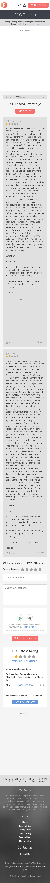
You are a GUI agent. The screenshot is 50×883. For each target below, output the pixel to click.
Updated (42, 781)
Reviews (9, 97)
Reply (42, 342)
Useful (12, 343)
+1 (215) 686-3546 (25, 685)
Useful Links (25, 841)
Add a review (25, 110)
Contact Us (25, 854)
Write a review (38, 4)
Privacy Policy (25, 830)
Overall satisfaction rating (25, 661)
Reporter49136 (14, 121)
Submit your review (25, 638)
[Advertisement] (25, 58)
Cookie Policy (25, 833)
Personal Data (25, 837)
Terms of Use (25, 826)
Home (25, 822)
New (35, 781)
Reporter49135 (14, 354)
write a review (34, 24)
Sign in (24, 5)
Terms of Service (37, 866)
